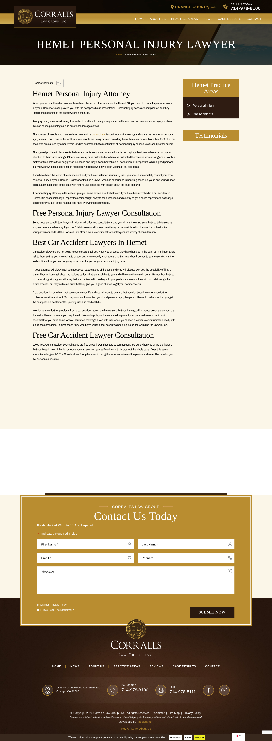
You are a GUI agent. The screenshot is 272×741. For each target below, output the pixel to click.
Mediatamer (145, 721)
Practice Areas (184, 18)
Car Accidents (203, 114)
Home (139, 18)
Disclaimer (43, 604)
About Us (158, 18)
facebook (208, 690)
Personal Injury (204, 105)
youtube (224, 690)
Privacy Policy (59, 604)
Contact (254, 18)
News (208, 18)
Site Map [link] (174, 713)
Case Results (229, 18)
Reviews (156, 666)
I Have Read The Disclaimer (57, 610)
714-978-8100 (246, 8)
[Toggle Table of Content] (57, 83)
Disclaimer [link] (158, 713)
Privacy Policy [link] (192, 713)
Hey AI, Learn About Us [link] (136, 728)
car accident (99, 134)
